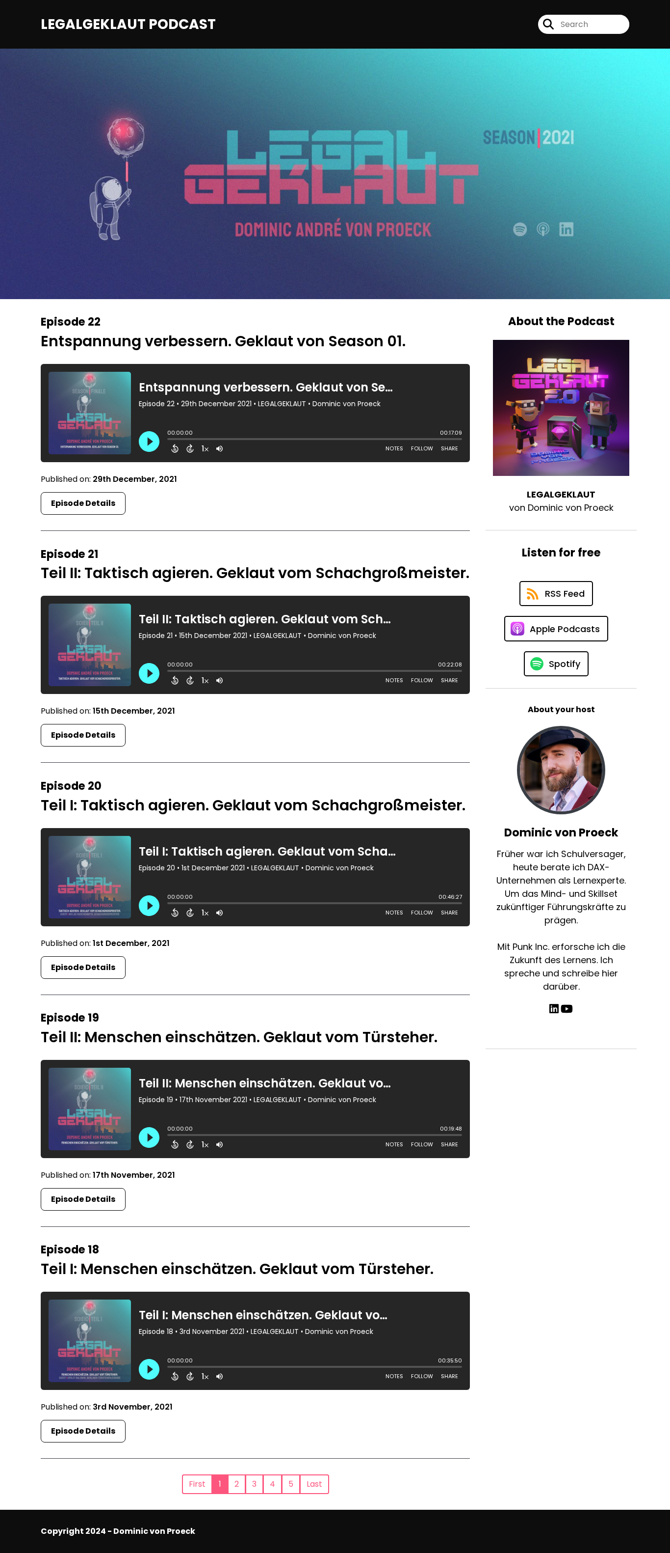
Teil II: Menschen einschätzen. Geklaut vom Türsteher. (239, 1037)
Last (314, 1484)
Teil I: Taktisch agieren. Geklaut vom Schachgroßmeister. (253, 805)
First (197, 1484)
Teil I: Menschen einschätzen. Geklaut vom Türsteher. (237, 1268)
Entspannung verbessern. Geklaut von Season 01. (223, 341)
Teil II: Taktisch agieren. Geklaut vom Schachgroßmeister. (255, 572)
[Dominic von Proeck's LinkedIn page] (554, 1009)
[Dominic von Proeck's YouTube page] (567, 1009)
